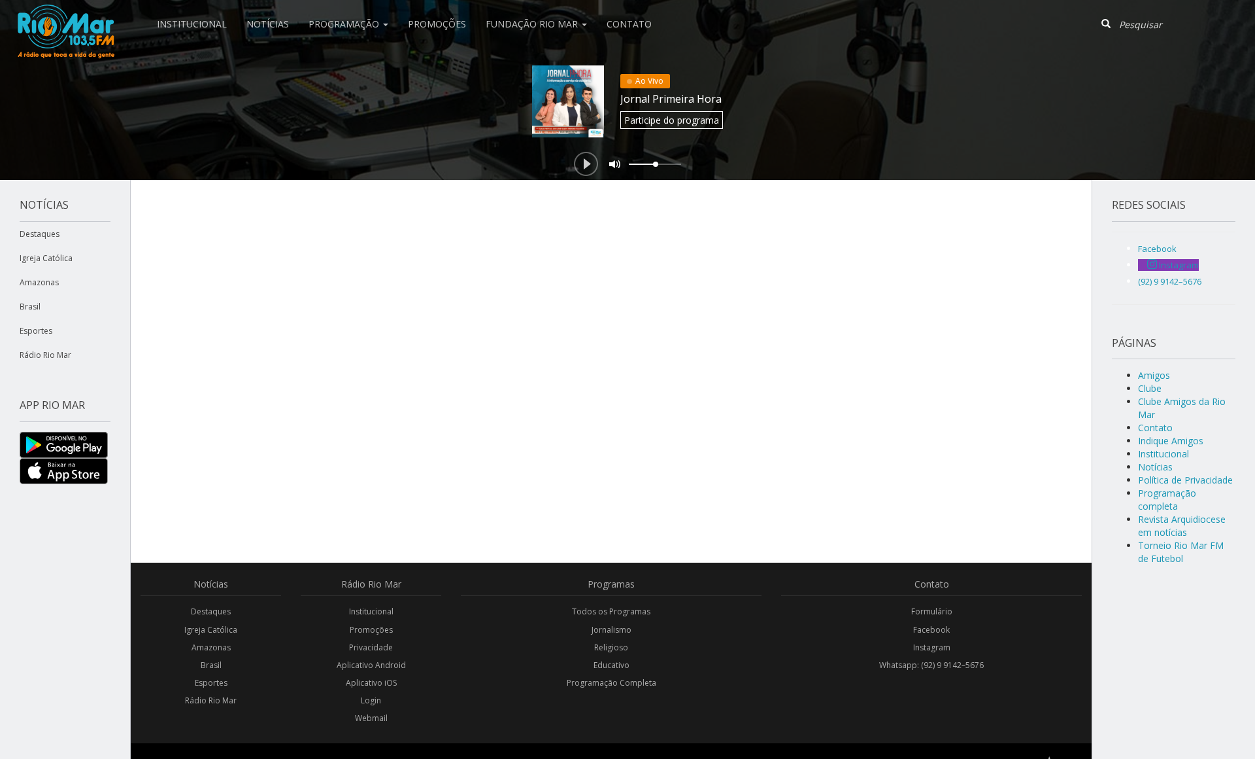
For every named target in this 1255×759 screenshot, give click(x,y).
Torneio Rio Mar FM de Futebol (1181, 552)
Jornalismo (611, 629)
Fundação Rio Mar (533, 24)
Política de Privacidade (1185, 480)
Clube (1150, 388)
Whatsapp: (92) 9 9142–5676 (931, 665)
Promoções (437, 24)
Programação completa (1167, 499)
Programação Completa (611, 682)
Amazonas (39, 282)
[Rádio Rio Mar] (65, 16)
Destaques (39, 233)
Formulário (931, 611)
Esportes (36, 330)
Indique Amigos (1170, 440)
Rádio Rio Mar (45, 355)
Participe (671, 120)
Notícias (267, 24)
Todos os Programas (611, 611)
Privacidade (371, 647)
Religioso (611, 647)
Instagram (931, 647)
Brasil (30, 306)
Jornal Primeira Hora (671, 99)
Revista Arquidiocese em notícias (1182, 525)
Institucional (192, 24)
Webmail (371, 718)
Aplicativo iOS (371, 682)
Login (371, 700)
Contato (629, 24)
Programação (345, 24)
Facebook (931, 629)
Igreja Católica (46, 258)
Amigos (1154, 375)
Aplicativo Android (371, 665)
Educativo (611, 665)
